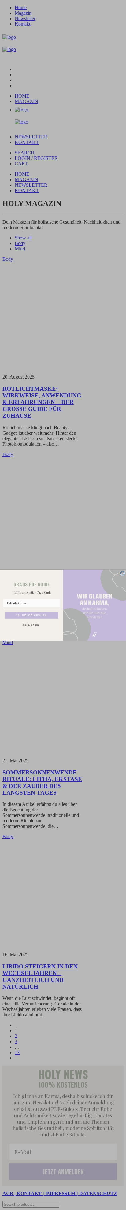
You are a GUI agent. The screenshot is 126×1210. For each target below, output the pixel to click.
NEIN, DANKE (31, 625)
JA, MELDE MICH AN (31, 615)
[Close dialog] (122, 573)
